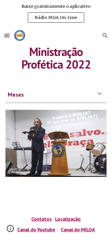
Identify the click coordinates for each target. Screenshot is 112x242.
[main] (56, 58)
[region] (56, 14)
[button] (7, 35)
